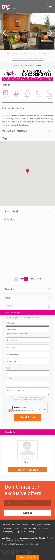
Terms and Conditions (21, 400)
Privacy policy (7, 531)
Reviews (9, 306)
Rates (7, 297)
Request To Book (27, 557)
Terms (45, 528)
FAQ (17, 531)
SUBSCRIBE (27, 513)
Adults (8, 368)
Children (9, 378)
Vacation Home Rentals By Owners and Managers (21, 525)
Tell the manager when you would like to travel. (22, 317)
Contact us (26, 528)
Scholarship (6, 528)
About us (36, 528)
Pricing (16, 528)
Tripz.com (19, 544)
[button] (52, 16)
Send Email (27, 417)
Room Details (12, 211)
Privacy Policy (37, 400)
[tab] (27, 211)
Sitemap (31, 531)
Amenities (10, 289)
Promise (46, 525)
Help (23, 531)
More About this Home (14, 130)
